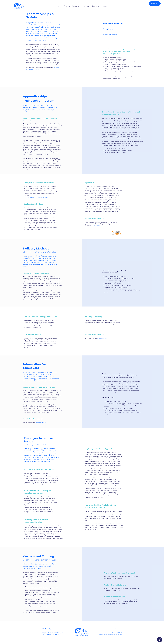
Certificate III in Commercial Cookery (115, 152)
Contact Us (118, 629)
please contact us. (97, 225)
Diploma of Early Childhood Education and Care (118, 150)
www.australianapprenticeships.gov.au (108, 527)
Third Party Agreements (49, 629)
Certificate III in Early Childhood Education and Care (119, 149)
